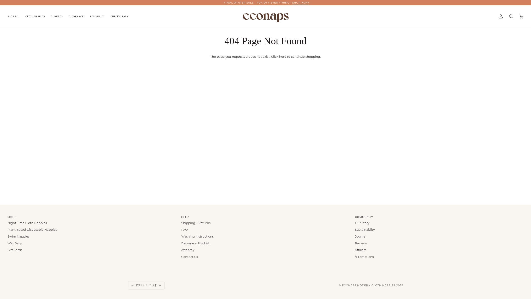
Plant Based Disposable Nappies (32, 230)
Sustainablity (365, 230)
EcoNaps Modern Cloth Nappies (369, 285)
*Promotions (364, 257)
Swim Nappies (18, 236)
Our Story (362, 223)
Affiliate (361, 250)
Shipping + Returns (196, 223)
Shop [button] (11, 216)
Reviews (361, 243)
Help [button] (185, 216)
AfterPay (187, 250)
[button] (14, 16)
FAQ (184, 230)
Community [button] (364, 216)
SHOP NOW (299, 2)
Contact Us (189, 257)
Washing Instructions (197, 236)
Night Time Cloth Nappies (27, 223)
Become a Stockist (195, 243)
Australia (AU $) (144, 285)
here (282, 57)
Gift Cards (14, 250)
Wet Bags (14, 243)
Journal (360, 236)
